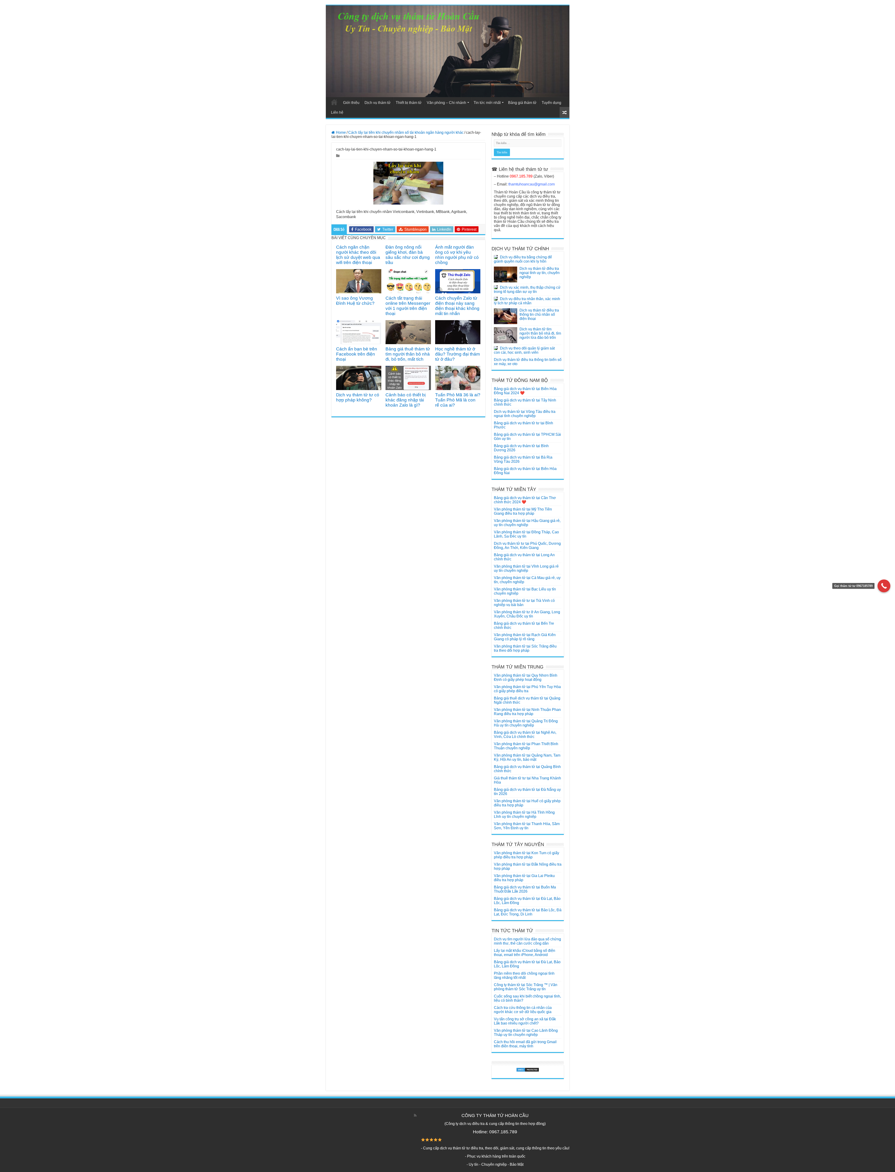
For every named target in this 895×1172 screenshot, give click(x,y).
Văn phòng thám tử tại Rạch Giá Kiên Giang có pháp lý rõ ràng (525, 637)
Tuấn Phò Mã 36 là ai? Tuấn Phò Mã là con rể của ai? (457, 400)
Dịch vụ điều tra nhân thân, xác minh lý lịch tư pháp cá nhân (527, 301)
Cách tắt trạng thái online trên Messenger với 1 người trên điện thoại (408, 306)
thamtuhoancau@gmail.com (531, 184)
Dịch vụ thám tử (378, 103)
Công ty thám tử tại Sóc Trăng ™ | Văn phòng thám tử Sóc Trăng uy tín (525, 987)
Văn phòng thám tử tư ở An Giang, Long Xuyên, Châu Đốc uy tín (527, 614)
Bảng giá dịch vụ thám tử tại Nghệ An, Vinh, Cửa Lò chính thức (525, 734)
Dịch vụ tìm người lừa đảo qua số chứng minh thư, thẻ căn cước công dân (527, 941)
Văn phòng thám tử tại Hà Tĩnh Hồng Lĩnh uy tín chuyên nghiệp (524, 814)
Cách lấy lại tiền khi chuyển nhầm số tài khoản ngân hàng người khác (406, 132)
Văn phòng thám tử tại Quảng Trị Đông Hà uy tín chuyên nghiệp (526, 723)
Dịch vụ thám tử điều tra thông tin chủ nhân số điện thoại (539, 314)
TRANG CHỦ (334, 102)
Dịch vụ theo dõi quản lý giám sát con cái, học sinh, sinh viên (524, 350)
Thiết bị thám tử (409, 103)
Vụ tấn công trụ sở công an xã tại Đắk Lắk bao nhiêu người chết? (525, 1021)
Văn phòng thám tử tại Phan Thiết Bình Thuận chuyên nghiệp (526, 746)
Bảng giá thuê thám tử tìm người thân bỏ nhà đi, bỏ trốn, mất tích (408, 354)
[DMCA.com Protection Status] (527, 1069)
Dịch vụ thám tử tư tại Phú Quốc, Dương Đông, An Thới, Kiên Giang (527, 545)
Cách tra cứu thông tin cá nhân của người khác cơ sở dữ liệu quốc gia (523, 1010)
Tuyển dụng (551, 103)
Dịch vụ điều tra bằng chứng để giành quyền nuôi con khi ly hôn (523, 259)
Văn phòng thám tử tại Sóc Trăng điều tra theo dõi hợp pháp (525, 648)
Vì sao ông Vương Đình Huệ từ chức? (355, 301)
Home (340, 132)
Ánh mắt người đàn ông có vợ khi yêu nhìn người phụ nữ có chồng (457, 255)
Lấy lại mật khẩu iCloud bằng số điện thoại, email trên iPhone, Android (524, 953)
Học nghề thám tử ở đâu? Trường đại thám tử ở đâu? (457, 354)
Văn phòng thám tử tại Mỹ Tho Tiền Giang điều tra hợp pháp (523, 511)
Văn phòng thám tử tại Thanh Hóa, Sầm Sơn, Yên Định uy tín (527, 826)
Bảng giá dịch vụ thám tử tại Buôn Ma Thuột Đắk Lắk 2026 (525, 889)
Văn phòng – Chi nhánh (446, 103)
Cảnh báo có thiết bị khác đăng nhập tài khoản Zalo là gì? (406, 400)
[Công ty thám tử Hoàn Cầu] (447, 51)
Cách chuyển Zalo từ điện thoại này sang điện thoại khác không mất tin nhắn (457, 306)
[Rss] (415, 1115)
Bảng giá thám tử (522, 103)
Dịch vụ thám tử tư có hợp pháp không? (357, 397)
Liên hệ (337, 112)
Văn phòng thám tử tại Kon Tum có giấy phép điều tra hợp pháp (526, 855)
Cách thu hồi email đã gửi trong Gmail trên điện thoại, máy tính (525, 1044)
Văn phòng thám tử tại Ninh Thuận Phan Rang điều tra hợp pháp (527, 712)
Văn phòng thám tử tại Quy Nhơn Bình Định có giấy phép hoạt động (525, 677)
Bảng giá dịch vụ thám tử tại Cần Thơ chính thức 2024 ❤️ (525, 500)
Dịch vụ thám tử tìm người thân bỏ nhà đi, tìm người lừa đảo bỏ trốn (540, 333)
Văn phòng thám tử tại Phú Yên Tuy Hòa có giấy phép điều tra (527, 689)
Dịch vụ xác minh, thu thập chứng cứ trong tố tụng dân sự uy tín (527, 289)
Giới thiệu (351, 103)
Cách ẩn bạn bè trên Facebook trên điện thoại (356, 354)
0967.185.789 (521, 176)
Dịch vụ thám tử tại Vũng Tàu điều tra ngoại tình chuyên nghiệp (524, 414)
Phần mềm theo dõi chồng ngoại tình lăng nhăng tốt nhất (524, 975)
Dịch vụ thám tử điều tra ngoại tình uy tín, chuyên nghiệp (540, 273)
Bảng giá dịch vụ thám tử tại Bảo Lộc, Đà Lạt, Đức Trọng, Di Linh (527, 912)
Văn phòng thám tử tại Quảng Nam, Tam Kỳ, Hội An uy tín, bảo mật (527, 757)
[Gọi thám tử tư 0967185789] (884, 585)
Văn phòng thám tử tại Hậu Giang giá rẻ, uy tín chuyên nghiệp (527, 523)
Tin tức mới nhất (487, 103)
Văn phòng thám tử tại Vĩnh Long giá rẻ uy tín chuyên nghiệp (526, 568)
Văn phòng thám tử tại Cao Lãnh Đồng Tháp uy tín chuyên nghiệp (526, 1032)
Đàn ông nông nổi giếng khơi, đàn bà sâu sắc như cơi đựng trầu (408, 255)
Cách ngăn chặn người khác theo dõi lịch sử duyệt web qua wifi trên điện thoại (358, 255)
